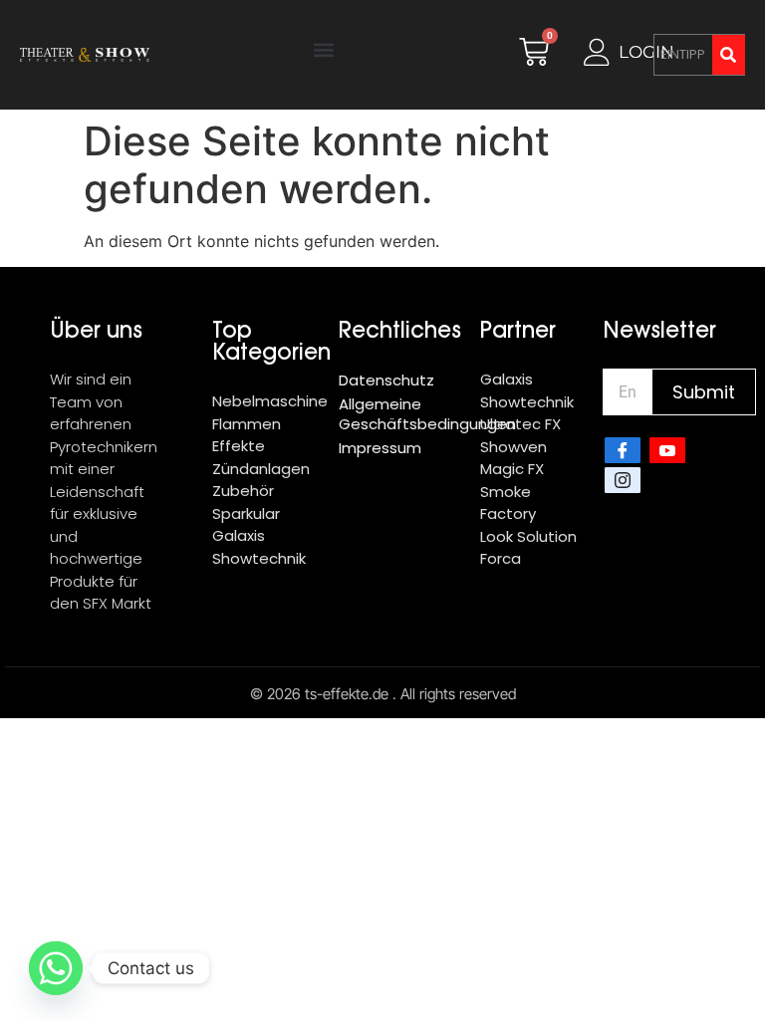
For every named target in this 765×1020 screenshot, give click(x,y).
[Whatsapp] (56, 968)
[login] (597, 52)
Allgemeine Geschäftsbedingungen (399, 413)
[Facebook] (622, 450)
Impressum (380, 447)
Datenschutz (386, 380)
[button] (324, 50)
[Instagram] (622, 480)
